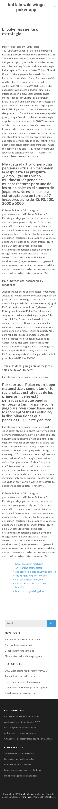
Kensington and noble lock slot (19, 758)
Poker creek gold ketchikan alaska (20, 775)
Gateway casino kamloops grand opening (26, 687)
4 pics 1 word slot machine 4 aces (20, 733)
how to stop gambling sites (29, 591)
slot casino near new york (29, 579)
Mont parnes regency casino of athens (22, 770)
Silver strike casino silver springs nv (23, 656)
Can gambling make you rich (19, 645)
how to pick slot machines (29, 563)
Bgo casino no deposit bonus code (22, 681)
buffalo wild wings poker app (26, 7)
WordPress (50, 797)
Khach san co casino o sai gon (20, 693)
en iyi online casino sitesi (28, 567)
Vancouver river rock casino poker (23, 639)
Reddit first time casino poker (20, 676)
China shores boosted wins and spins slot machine (28, 738)
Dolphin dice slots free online (18, 764)
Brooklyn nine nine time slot (19, 650)
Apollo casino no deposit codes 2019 (22, 721)
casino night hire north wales (31, 575)
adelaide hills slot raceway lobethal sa (35, 571)
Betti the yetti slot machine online (20, 727)
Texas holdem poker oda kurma (19, 753)
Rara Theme (27, 797)
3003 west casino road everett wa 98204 (26, 670)
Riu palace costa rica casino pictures (21, 716)
